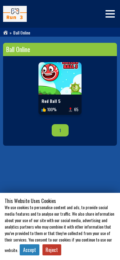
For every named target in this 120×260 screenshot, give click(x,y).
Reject (52, 250)
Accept (29, 250)
